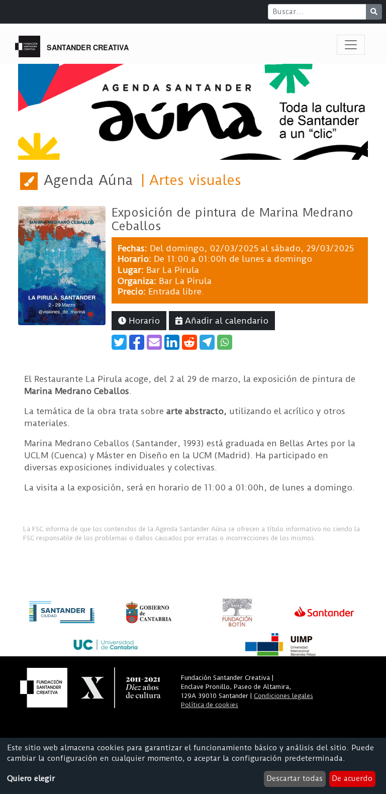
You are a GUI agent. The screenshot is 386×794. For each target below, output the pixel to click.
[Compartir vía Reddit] (189, 342)
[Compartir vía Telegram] (207, 342)
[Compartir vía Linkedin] (171, 342)
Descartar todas (294, 778)
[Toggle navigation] (351, 45)
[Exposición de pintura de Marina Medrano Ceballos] (62, 265)
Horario (143, 321)
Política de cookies (209, 705)
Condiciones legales (283, 696)
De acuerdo (352, 778)
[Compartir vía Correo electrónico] (154, 342)
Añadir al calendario (225, 321)
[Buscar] (374, 12)
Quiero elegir (31, 778)
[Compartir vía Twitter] (119, 342)
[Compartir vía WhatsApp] (224, 342)
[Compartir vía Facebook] (136, 342)
